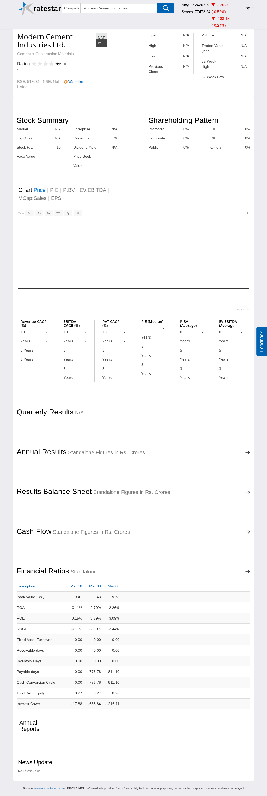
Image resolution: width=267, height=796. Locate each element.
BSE (101, 43)
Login (248, 8)
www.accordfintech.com (49, 788)
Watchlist (75, 81)
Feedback (261, 341)
